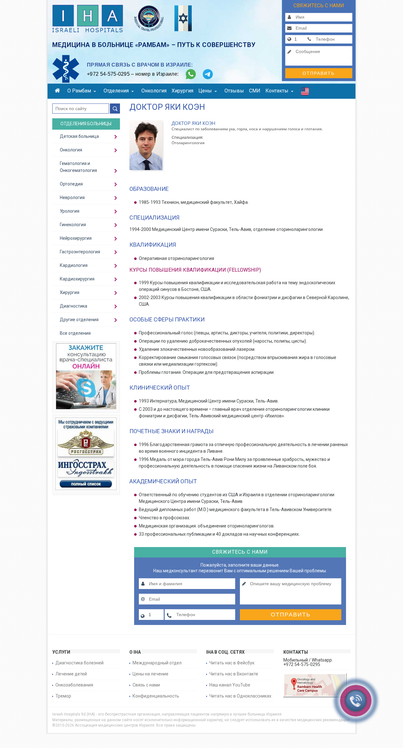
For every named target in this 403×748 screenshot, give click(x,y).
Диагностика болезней (79, 662)
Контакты (276, 91)
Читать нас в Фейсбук (231, 662)
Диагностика (73, 306)
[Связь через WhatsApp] (191, 74)
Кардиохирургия (77, 278)
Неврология (72, 197)
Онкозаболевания (74, 684)
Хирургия (182, 91)
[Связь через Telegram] (208, 74)
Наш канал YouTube (229, 684)
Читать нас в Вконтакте (233, 673)
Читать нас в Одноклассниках (240, 695)
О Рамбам (79, 91)
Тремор (63, 695)
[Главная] (58, 91)
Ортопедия (71, 183)
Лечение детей (71, 673)
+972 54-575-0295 (108, 74)
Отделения (116, 91)
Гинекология (73, 224)
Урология (69, 211)
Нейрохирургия (76, 238)
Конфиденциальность (156, 695)
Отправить (319, 73)
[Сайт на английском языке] (305, 92)
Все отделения (75, 333)
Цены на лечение (150, 673)
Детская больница (79, 136)
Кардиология (74, 265)
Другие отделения (79, 319)
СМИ (254, 91)
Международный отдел (157, 662)
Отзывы (234, 91)
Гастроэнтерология (80, 251)
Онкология (154, 91)
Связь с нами (146, 684)
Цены (205, 91)
